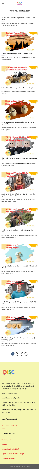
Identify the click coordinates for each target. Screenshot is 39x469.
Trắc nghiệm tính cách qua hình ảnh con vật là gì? (17, 88)
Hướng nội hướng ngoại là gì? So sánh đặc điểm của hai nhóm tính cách (19, 267)
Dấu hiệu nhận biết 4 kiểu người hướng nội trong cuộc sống (18, 18)
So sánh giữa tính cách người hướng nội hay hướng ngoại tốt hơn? (18, 123)
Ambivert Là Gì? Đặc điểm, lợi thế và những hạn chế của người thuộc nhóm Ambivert (19, 195)
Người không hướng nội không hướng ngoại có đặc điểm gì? (19, 303)
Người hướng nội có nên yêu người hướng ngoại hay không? (18, 231)
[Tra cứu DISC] (20, 3)
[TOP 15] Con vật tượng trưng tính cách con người (17, 53)
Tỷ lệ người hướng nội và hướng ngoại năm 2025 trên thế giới (19, 159)
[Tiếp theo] (26, 354)
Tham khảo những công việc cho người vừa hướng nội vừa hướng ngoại (18, 339)
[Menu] (3, 3)
